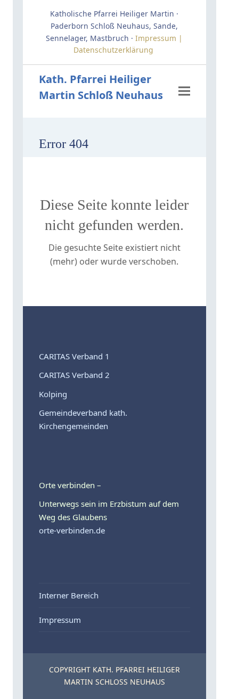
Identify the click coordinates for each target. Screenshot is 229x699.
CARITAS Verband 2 (74, 374)
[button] (184, 91)
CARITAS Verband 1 (74, 356)
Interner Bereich (69, 595)
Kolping (53, 394)
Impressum (60, 619)
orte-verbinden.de (72, 530)
